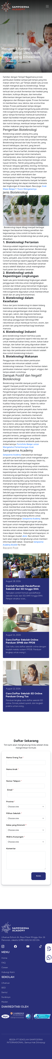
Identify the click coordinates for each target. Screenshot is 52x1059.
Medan (4, 1002)
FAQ (3, 963)
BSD (3, 988)
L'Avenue (5, 983)
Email (10, 790)
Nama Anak (12, 769)
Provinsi (10, 802)
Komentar (11, 849)
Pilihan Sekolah (14, 814)
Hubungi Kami (8, 972)
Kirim (38, 876)
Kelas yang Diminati (15, 825)
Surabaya (5, 997)
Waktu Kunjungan (15, 837)
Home (4, 958)
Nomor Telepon (14, 781)
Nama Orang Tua (14, 758)
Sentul (4, 993)
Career (4, 968)
